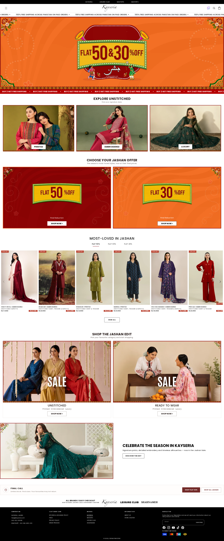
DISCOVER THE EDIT (133, 456)
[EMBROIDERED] (112, 128)
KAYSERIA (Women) (89, 2)
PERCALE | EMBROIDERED (198, 307)
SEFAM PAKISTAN (114, 538)
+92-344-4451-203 (26, 523)
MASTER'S (135, 2)
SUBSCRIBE (199, 522)
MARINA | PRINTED (120, 307)
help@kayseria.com (18, 518)
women (120, 2)
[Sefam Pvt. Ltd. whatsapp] (208, 8)
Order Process (54, 523)
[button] (6, 8)
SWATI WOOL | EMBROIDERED (12, 307)
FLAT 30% (112, 244)
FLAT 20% (128, 244)
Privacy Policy (54, 520)
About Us (128, 515)
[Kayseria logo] (110, 8)
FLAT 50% (96, 244)
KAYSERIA (90, 515)
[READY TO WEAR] (167, 379)
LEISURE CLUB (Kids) (105, 2)
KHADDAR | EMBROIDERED (48, 307)
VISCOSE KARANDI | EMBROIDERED (163, 307)
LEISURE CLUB (91, 520)
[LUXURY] (185, 128)
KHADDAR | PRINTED (83, 307)
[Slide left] (3, 281)
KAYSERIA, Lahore (17, 515)
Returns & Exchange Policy (58, 515)
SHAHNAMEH (91, 523)
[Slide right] (220, 281)
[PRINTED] (38, 128)
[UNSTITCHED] (57, 379)
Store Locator (130, 518)
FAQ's (51, 518)
